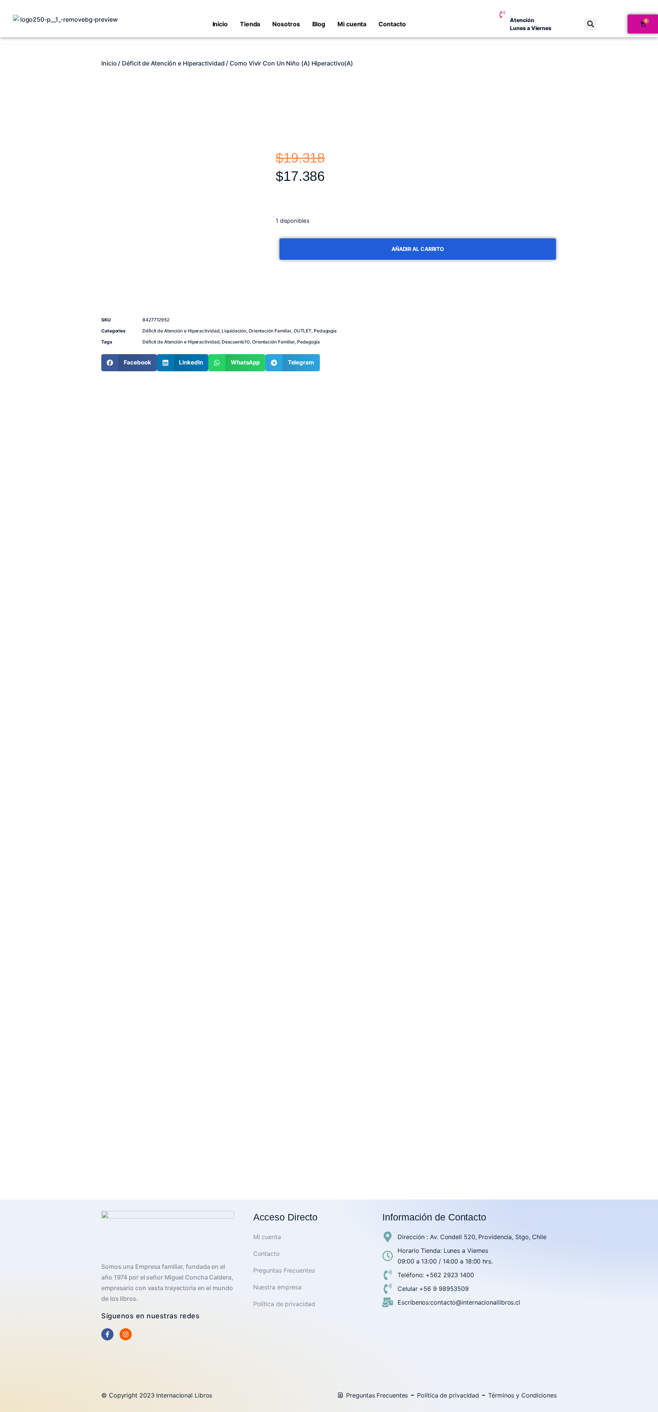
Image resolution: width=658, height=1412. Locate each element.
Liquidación (234, 331)
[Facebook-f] (107, 1334)
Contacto (392, 24)
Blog (319, 24)
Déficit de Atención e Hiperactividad (173, 63)
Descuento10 (236, 342)
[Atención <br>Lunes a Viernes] (502, 14)
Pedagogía (325, 331)
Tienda (250, 24)
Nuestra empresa (277, 1287)
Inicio (220, 24)
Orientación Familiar (270, 331)
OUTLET (302, 331)
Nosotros (286, 24)
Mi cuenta (351, 24)
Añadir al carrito (417, 249)
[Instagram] (126, 1334)
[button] (590, 24)
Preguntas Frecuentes (284, 1270)
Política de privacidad (284, 1304)
